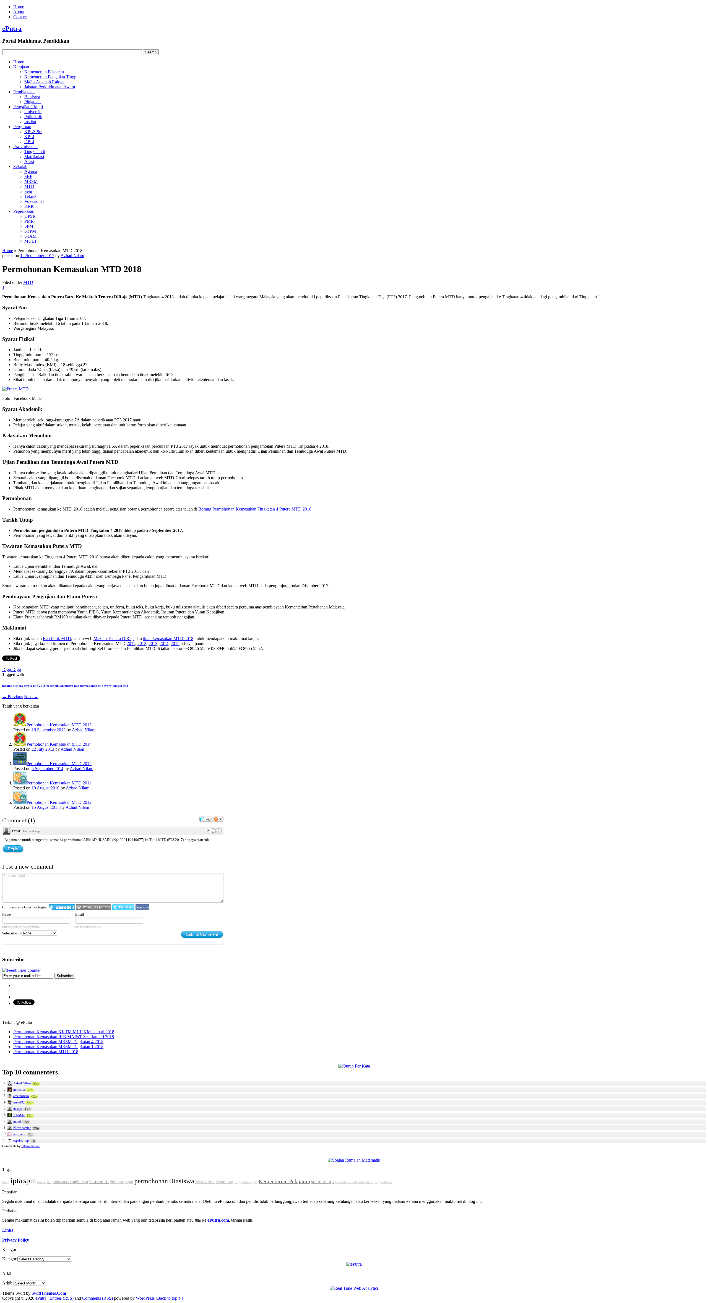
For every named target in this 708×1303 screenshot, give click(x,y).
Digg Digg (11, 669)
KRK (29, 206)
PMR (29, 221)
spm (29, 1181)
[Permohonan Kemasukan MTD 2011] (20, 783)
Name (6, 914)
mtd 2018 (39, 685)
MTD (29, 186)
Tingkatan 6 (34, 151)
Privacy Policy (15, 1240)
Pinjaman (32, 101)
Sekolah (20, 166)
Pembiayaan (24, 91)
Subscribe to (12, 933)
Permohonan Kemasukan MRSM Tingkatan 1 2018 (58, 1046)
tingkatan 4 (383, 1182)
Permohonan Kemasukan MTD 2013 (59, 724)
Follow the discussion (218, 819)
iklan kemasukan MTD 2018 (168, 638)
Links (7, 1230)
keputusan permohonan (67, 1181)
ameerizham (21, 1096)
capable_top (21, 1141)
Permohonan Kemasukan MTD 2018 (45, 1051)
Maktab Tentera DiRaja (113, 638)
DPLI (29, 141)
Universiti (32, 111)
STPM (30, 231)
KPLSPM (33, 131)
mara (5, 1182)
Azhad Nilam (72, 255)
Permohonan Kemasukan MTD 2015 (59, 763)
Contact (20, 16)
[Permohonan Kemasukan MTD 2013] (20, 724)
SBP (28, 176)
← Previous (12, 696)
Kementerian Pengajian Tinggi (50, 76)
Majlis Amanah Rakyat (44, 81)
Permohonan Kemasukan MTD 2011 (59, 783)
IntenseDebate (30, 1146)
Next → (31, 696)
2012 (141, 643)
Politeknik (33, 116)
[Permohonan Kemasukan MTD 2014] (20, 744)
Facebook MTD (57, 638)
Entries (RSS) (62, 1298)
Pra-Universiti (25, 146)
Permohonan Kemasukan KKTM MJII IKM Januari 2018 (63, 1031)
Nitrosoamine (22, 1128)
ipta (16, 1181)
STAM (30, 236)
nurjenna (19, 1090)
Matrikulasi (34, 156)
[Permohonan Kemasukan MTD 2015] (20, 763)
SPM (28, 226)
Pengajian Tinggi (28, 106)
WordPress (145, 1298)
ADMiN (19, 1115)
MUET (30, 241)
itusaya (17, 1109)
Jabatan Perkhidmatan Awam (49, 86)
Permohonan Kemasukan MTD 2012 (59, 802)
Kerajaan (21, 66)
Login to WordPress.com (93, 907)
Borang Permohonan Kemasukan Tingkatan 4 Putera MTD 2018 (254, 509)
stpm (129, 1182)
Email (79, 914)
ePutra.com (218, 1220)
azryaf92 (19, 1102)
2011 (131, 643)
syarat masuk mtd (116, 685)
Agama (30, 171)
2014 (164, 643)
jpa (255, 1182)
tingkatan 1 (243, 1182)
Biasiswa (32, 96)
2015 (175, 643)
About (18, 11)
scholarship (322, 1181)
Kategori (9, 1259)
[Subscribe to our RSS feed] (21, 970)
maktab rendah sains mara (354, 1182)
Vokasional (34, 201)
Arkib (7, 1283)
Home (18, 6)
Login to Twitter (123, 907)
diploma (117, 1182)
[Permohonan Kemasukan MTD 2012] (20, 802)
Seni (28, 191)
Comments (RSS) (97, 1298)
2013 (153, 643)
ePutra (12, 28)
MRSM (31, 181)
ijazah (41, 1182)
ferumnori (19, 1134)
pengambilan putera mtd (62, 685)
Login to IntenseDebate (62, 907)
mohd (17, 1121)
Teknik (30, 196)
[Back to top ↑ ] (169, 1298)
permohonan (151, 1181)
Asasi (29, 161)
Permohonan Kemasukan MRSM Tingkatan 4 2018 (58, 1041)
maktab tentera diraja (17, 685)
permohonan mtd (91, 685)
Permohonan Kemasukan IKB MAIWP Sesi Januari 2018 (63, 1036)
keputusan (224, 1182)
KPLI (29, 136)
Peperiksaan (23, 211)
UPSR (30, 216)
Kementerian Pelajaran (44, 71)
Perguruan (22, 126)
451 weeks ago (32, 831)
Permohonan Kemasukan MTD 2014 (59, 744)
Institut (30, 121)
